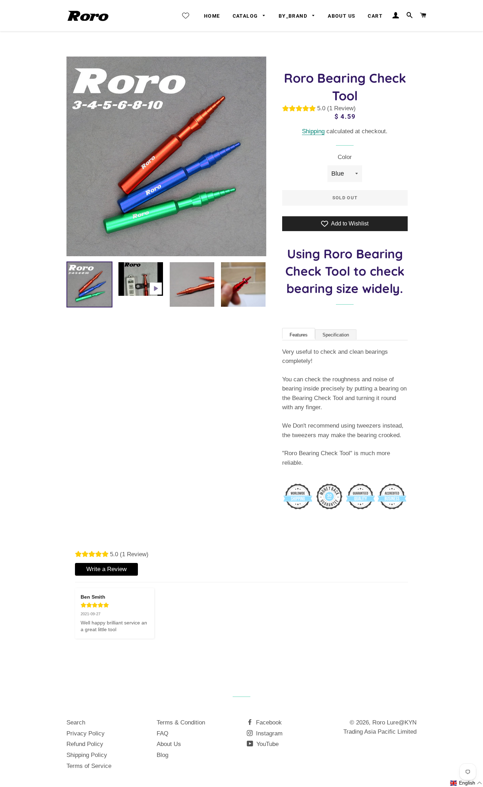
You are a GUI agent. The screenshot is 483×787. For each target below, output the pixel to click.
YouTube (267, 744)
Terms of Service (88, 766)
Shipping (313, 131)
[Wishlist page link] (185, 15)
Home (212, 16)
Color (345, 157)
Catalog (246, 16)
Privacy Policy (85, 733)
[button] (466, 783)
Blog (162, 755)
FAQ (162, 733)
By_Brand (294, 16)
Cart (375, 16)
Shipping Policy (86, 755)
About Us (341, 16)
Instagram (268, 733)
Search (75, 722)
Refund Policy (84, 744)
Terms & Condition (181, 722)
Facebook (268, 722)
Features (299, 334)
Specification (335, 334)
